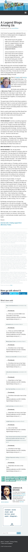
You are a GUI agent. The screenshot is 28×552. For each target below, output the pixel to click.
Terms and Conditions (7, 543)
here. (11, 285)
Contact (7, 541)
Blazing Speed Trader (11, 341)
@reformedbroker (5, 502)
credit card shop (9, 406)
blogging (17, 77)
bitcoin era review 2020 (11, 356)
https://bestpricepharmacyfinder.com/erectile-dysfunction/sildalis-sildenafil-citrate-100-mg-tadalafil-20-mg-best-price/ (16, 438)
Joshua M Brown (14, 28)
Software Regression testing (12, 457)
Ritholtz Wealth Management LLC (19, 494)
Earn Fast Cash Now (10, 389)
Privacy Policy (13, 541)
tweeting (24, 77)
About (2, 541)
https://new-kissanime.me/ (12, 305)
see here (22, 501)
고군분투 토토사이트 (10, 421)
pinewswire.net (9, 324)
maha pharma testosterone (12, 372)
